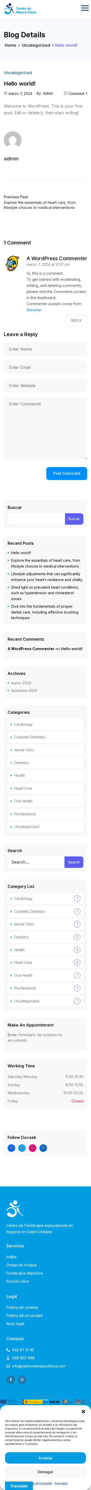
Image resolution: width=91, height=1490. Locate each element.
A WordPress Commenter (57, 258)
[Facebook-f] (10, 1379)
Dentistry (21, 762)
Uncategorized (36, 45)
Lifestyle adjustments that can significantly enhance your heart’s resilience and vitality (46, 577)
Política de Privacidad (39, 1483)
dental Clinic (24, 750)
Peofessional (25, 814)
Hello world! (21, 553)
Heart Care (23, 788)
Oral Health (23, 801)
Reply (76, 320)
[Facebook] (11, 1148)
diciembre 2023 (24, 690)
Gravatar (34, 309)
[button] (83, 1411)
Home (10, 45)
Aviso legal (61, 1483)
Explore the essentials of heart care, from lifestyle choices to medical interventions (40, 205)
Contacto (15, 1339)
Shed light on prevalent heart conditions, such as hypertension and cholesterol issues (45, 593)
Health (19, 775)
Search (15, 850)
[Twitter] (22, 1148)
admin (48, 93)
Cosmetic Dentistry (29, 737)
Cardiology (23, 724)
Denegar (45, 1471)
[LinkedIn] (43, 1148)
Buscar (15, 507)
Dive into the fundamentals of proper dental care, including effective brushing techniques (44, 612)
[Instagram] (32, 1148)
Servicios (15, 1246)
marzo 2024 (21, 683)
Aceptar (45, 1457)
